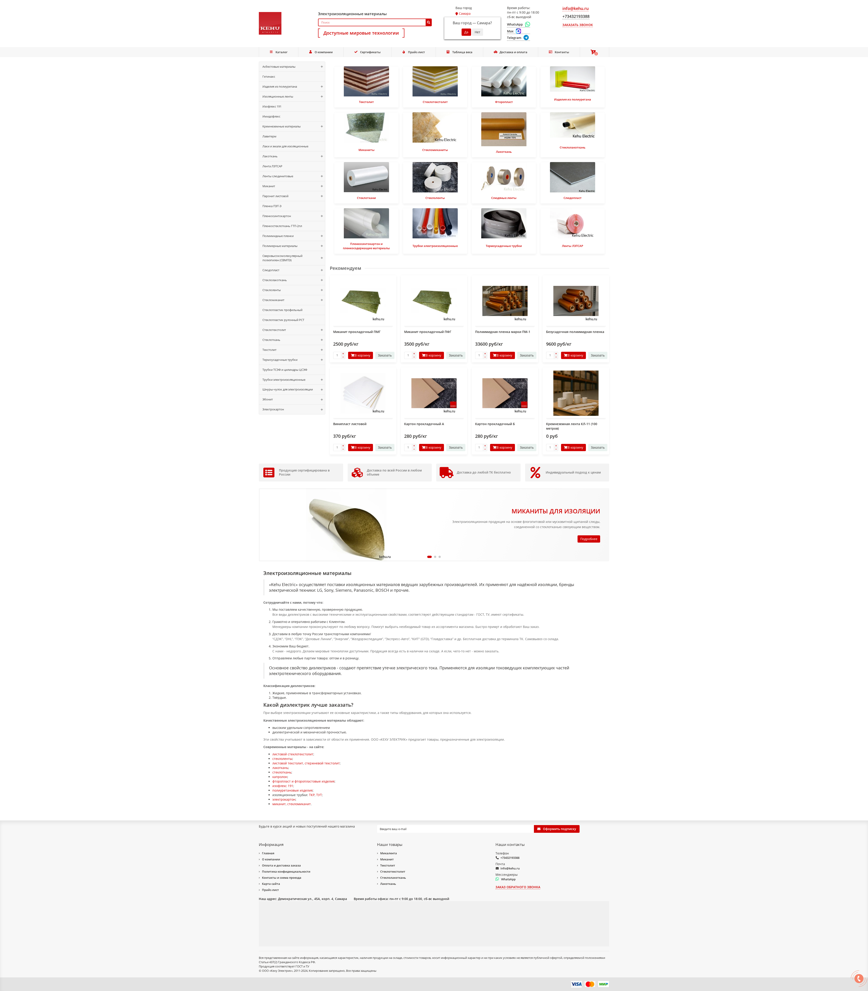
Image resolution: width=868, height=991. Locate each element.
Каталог (282, 52)
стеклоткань (281, 772)
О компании (324, 52)
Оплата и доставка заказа (281, 865)
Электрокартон (273, 409)
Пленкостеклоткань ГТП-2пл (282, 226)
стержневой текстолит (322, 763)
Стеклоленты (271, 290)
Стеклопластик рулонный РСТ (283, 320)
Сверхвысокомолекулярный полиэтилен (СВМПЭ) (282, 258)
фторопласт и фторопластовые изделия (303, 781)
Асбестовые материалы (278, 67)
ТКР (312, 795)
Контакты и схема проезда (281, 878)
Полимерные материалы (279, 246)
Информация (271, 844)
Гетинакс (268, 76)
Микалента (388, 853)
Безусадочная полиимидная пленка (575, 332)
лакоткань (280, 768)
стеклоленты (282, 758)
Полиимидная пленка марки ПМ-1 (502, 332)
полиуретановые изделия (292, 790)
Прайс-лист (416, 52)
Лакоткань (270, 156)
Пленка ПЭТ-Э (271, 206)
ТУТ (319, 795)
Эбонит (267, 399)
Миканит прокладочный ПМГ (357, 332)
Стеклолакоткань (274, 280)
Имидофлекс (271, 116)
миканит (279, 804)
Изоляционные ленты (277, 96)
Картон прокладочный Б (495, 424)
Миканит (268, 186)
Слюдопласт (270, 270)
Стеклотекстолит (274, 330)
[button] (428, 557)
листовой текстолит (287, 763)
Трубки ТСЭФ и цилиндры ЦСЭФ (284, 370)
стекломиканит (299, 804)
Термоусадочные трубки (279, 360)
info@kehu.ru (510, 868)
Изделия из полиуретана (279, 86)
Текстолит (269, 350)
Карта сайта (271, 884)
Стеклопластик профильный (282, 310)
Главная (268, 853)
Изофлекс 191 (271, 106)
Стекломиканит (273, 300)
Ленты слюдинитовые (277, 176)
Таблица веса (462, 52)
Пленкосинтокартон (276, 216)
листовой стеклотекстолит (292, 754)
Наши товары (389, 844)
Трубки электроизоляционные (283, 380)
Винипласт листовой (349, 424)
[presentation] (263, 524)
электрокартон (283, 799)
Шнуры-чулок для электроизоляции (287, 389)
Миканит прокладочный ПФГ (427, 332)
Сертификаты (370, 52)
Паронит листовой (275, 196)
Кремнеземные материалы (281, 126)
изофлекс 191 (282, 786)
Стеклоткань (271, 340)
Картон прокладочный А (424, 424)
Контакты (562, 52)
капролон (279, 777)
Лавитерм (269, 136)
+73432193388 (509, 858)
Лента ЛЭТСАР (272, 166)
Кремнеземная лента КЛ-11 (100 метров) (571, 426)
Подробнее (588, 539)
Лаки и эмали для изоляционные (285, 146)
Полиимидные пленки (278, 236)
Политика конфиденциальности (286, 871)
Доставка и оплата (513, 52)
